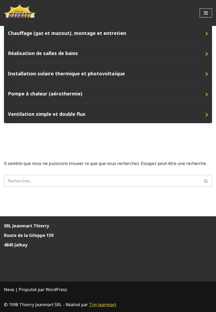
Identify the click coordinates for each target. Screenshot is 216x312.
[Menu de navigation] (206, 12)
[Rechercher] (206, 181)
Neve (9, 289)
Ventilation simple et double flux (46, 114)
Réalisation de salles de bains (43, 53)
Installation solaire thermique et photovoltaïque (66, 73)
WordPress (56, 289)
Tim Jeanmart (102, 305)
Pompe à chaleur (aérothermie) (45, 93)
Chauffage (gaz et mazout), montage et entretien (67, 33)
